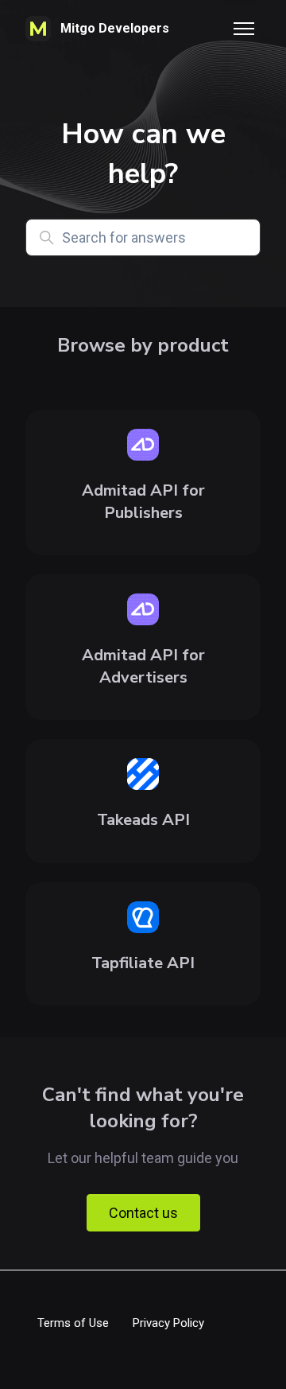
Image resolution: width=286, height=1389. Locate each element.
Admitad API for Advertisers (143, 666)
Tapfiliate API (143, 963)
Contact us (143, 1212)
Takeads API (143, 820)
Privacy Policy (168, 1323)
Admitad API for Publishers (143, 501)
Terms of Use (73, 1323)
